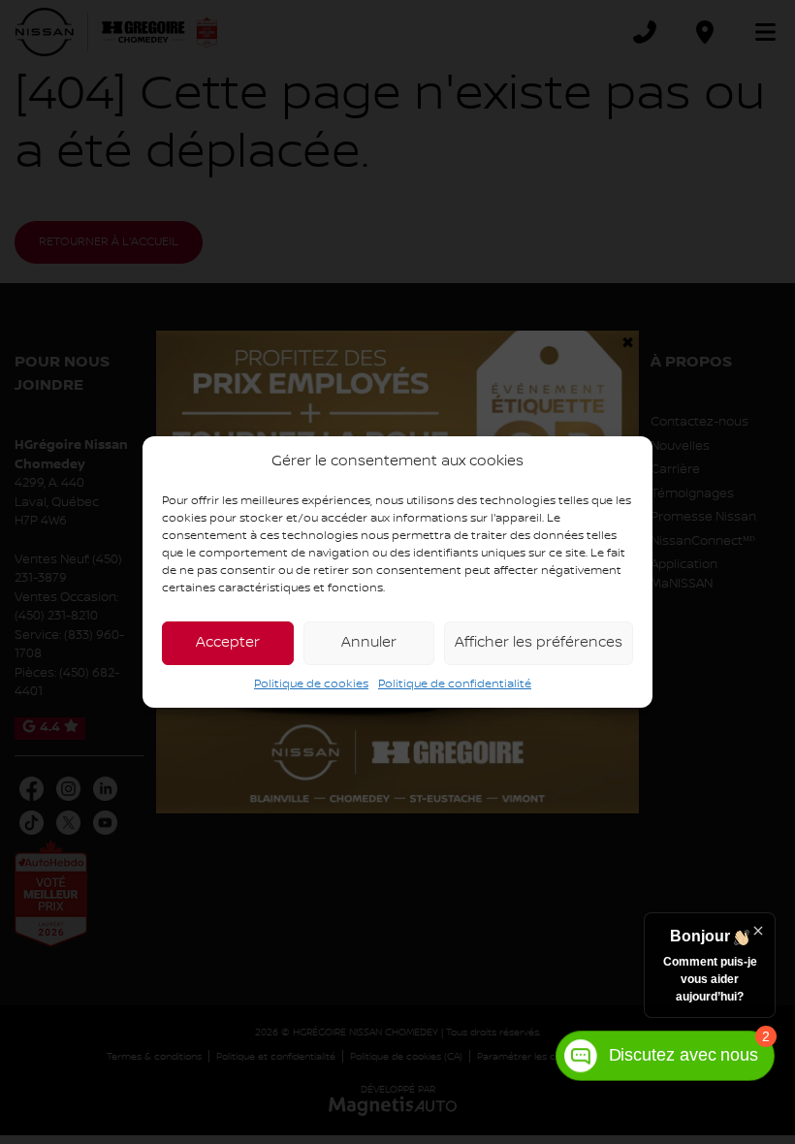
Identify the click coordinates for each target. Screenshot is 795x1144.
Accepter (228, 642)
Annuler (369, 642)
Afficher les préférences (538, 642)
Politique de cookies (311, 684)
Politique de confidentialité (454, 684)
